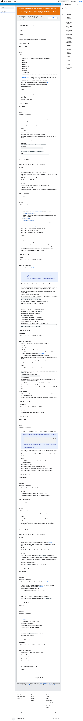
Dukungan (26, 4)
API (22, 267)
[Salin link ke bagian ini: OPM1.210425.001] (31, 159)
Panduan (8, 4)
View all (47, 707)
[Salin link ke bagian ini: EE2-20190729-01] (30, 603)
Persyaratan (19, 718)
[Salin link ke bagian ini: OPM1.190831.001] (30, 529)
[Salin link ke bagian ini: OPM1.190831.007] (31, 475)
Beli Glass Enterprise (20, 694)
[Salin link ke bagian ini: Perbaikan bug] (27, 89)
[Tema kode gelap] (55, 438)
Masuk (80, 1)
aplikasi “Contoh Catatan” (35, 267)
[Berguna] (55, 23)
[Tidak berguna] (57, 23)
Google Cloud (48, 703)
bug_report (77, 4)
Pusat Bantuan (41, 12)
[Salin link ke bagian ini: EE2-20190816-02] (30, 569)
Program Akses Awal (27, 57)
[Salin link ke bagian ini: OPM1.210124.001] (30, 194)
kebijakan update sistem (37, 211)
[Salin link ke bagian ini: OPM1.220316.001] (31, 104)
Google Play (48, 705)
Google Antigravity (49, 702)
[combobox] (63, 1)
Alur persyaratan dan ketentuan (27, 242)
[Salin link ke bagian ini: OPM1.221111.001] (30, 44)
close (81, 4)
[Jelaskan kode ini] (53, 438)
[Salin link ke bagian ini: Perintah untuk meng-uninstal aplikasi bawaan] (43, 141)
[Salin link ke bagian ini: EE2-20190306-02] (31, 639)
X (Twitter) (33, 702)
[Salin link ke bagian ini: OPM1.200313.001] (31, 330)
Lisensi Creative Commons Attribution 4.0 (46, 683)
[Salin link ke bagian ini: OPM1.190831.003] (31, 500)
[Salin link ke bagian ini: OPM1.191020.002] (31, 401)
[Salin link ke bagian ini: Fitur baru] (25, 52)
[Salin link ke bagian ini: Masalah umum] (28, 391)
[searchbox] (7, 8)
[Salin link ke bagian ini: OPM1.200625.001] (31, 254)
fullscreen (79, 4)
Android (47, 694)
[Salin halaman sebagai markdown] (33, 26)
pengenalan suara (41, 353)
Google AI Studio (49, 700)
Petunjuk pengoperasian (21, 696)
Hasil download (20, 4)
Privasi (23, 718)
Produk (24, 22)
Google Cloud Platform (47, 712)
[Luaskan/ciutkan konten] (27, 29)
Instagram (33, 698)
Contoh (13, 4)
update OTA (51, 542)
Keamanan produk (20, 698)
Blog (32, 694)
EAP (48, 82)
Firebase (47, 698)
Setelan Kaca (40, 586)
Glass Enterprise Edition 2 (11, 1)
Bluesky (32, 696)
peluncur (48, 581)
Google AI (55, 712)
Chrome (47, 696)
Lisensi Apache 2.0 (30, 684)
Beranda (3, 4)
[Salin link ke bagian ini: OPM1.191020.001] (31, 417)
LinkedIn (32, 700)
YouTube (33, 703)
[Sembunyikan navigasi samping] (13, 719)
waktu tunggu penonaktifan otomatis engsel (39, 226)
